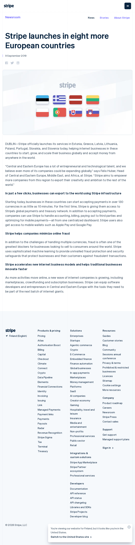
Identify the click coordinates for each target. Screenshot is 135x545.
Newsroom (12, 17)
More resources (112, 389)
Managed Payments (49, 409)
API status (76, 498)
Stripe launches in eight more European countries (57, 40)
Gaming (74, 405)
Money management (82, 382)
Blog (105, 345)
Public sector (77, 440)
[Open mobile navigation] (127, 6)
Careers (107, 407)
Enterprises (76, 335)
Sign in (107, 447)
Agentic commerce (81, 345)
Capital (42, 354)
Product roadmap (112, 403)
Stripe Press (110, 417)
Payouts (42, 423)
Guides (107, 335)
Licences (108, 376)
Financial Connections (50, 386)
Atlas (41, 340)
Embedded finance (81, 359)
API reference (78, 493)
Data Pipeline (45, 377)
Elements (43, 382)
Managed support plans (116, 439)
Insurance (75, 418)
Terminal (43, 446)
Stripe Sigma (45, 437)
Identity (42, 391)
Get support (110, 434)
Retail (73, 445)
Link (40, 405)
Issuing (42, 400)
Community (109, 349)
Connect (42, 368)
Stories (104, 17)
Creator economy (80, 400)
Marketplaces (78, 377)
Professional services (82, 436)
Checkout (43, 359)
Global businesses (80, 368)
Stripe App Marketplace (83, 462)
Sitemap (107, 380)
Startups (75, 340)
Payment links (46, 414)
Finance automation (81, 363)
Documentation (79, 488)
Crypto (42, 372)
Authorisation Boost (49, 345)
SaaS (73, 391)
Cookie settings (112, 385)
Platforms (75, 386)
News (91, 17)
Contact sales (111, 421)
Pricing (41, 335)
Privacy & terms (112, 362)
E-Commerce (77, 354)
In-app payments (80, 372)
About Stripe (122, 17)
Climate (42, 363)
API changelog (78, 502)
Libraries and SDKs (80, 507)
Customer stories (113, 340)
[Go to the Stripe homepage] (9, 331)
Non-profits (76, 431)
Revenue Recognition (50, 432)
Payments (43, 418)
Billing (41, 349)
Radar (41, 428)
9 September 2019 (16, 55)
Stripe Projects (78, 511)
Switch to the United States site (70, 536)
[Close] (128, 528)
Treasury (43, 451)
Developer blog (79, 516)
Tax (40, 442)
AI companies (77, 395)
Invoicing (43, 395)
